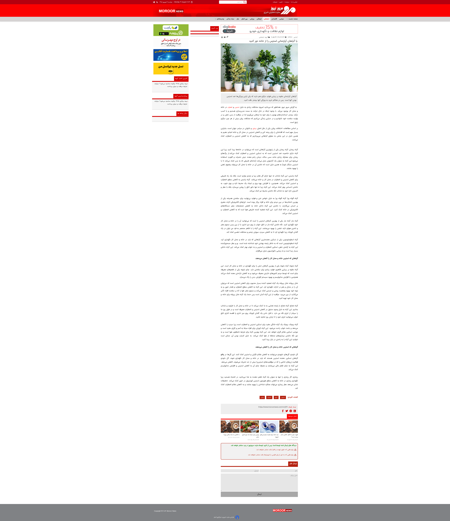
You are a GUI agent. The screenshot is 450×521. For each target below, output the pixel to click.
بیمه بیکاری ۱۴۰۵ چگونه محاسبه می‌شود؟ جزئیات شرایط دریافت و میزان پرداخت (170, 85)
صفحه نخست (293, 19)
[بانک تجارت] (170, 30)
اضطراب (229, 107)
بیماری (254, 128)
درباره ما (287, 2)
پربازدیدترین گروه (180, 96)
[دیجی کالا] (259, 29)
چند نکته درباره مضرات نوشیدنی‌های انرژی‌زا (269, 436)
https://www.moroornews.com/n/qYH (273, 407)
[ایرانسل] (170, 68)
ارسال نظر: (293, 463)
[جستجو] (244, 2)
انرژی (276, 397)
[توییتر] (286, 411)
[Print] (222, 37)
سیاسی (281, 19)
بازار (238, 19)
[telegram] (154, 2)
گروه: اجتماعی (263, 37)
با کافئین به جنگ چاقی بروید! (231, 435)
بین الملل (244, 19)
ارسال (259, 494)
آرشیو (280, 2)
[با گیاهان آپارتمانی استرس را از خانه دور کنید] (259, 67)
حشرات (269, 397)
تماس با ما (294, 2)
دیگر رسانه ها (182, 113)
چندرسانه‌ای (220, 19)
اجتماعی (266, 19)
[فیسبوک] (282, 411)
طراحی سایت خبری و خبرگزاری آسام (224, 517)
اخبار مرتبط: (292, 416)
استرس (237, 107)
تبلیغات (275, 2)
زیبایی (262, 397)
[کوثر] (170, 55)
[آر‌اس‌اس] (294, 411)
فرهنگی (259, 19)
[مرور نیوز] (225, 10)
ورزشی (252, 19)
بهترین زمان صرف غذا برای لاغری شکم (250, 436)
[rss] (157, 2)
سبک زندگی (230, 19)
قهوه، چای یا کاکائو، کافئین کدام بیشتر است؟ (289, 436)
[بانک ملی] (170, 42)
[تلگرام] (290, 411)
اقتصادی (274, 19)
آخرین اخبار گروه (181, 78)
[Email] (224, 37)
